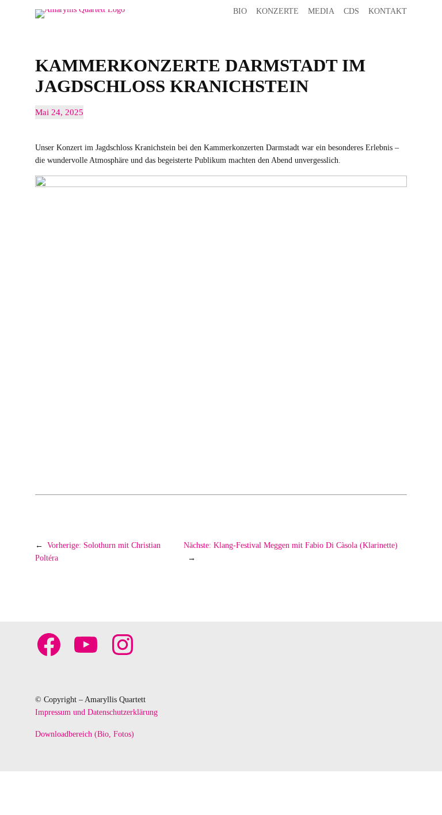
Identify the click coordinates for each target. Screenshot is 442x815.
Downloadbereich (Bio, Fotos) (84, 733)
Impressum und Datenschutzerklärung (96, 712)
